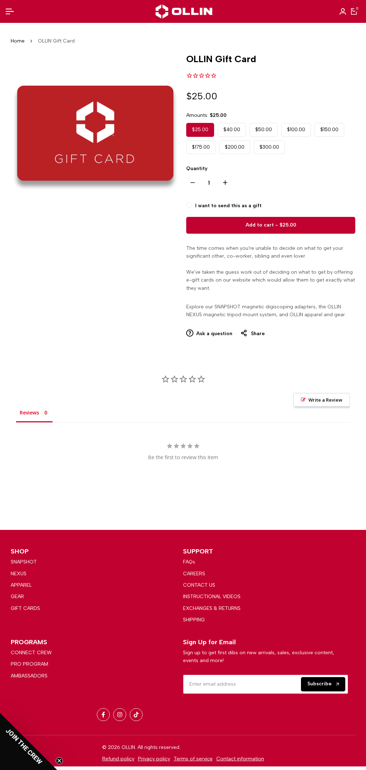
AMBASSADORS (29, 676)
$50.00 (263, 129)
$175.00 (201, 147)
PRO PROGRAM (29, 664)
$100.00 (296, 129)
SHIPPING (194, 620)
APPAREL (21, 585)
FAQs (189, 562)
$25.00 (200, 129)
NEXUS (18, 574)
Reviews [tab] (29, 412)
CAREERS (194, 574)
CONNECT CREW (31, 653)
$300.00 (269, 147)
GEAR (17, 596)
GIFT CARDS (25, 608)
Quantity (197, 168)
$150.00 (329, 129)
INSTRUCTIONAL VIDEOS (212, 596)
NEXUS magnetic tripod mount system (231, 315)
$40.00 (231, 129)
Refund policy (118, 759)
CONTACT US (199, 585)
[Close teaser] (59, 760)
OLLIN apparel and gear (317, 315)
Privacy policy (154, 759)
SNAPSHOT (24, 562)
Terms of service (193, 759)
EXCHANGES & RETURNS (212, 608)
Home (18, 41)
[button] (28, 741)
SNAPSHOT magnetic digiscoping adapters (265, 307)
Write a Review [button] (325, 400)
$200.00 (234, 147)
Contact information (240, 759)
